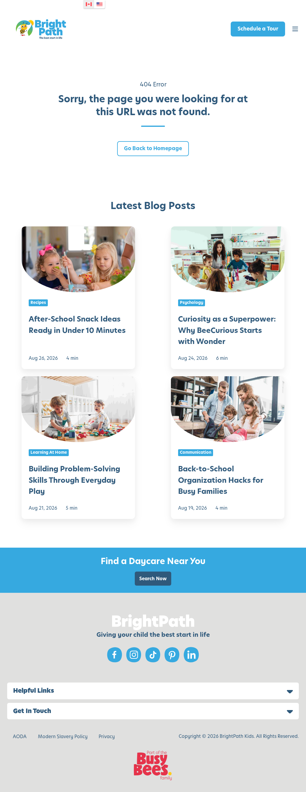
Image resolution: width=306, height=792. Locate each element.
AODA (20, 736)
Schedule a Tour (258, 28)
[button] (295, 29)
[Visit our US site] (99, 4)
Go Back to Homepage (153, 148)
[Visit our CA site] (89, 4)
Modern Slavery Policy (63, 736)
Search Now (153, 578)
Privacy (107, 736)
